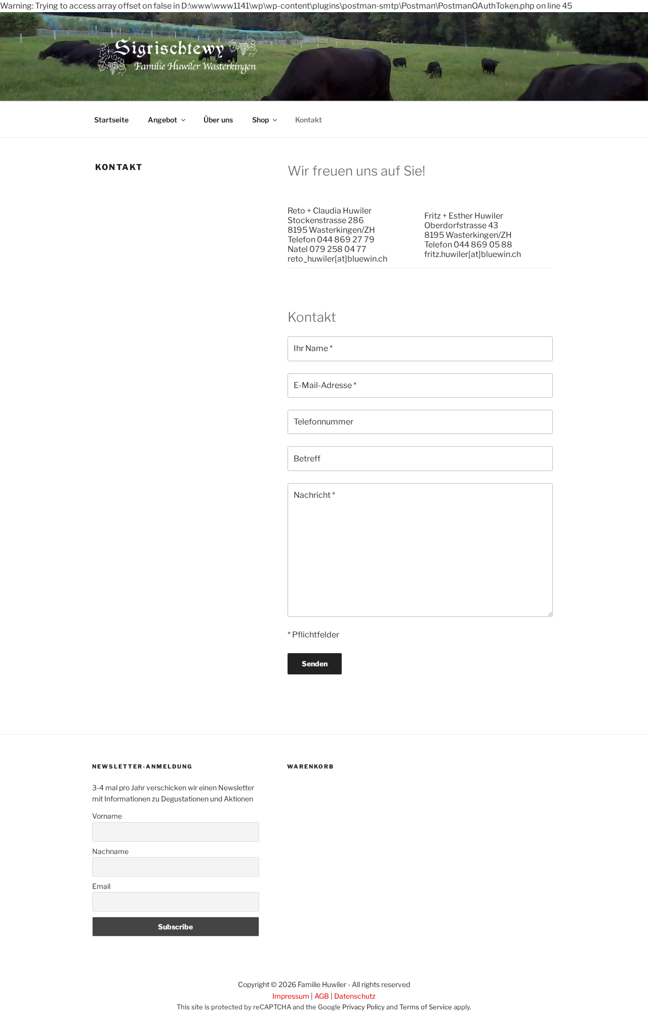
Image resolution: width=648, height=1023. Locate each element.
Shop (260, 119)
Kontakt (308, 119)
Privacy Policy (363, 1007)
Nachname (110, 851)
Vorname (107, 816)
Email (101, 886)
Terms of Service (425, 1007)
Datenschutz (355, 996)
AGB (321, 996)
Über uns (218, 119)
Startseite (111, 119)
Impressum (290, 996)
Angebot (162, 119)
